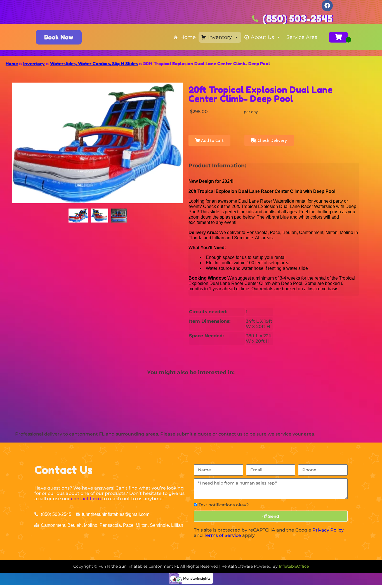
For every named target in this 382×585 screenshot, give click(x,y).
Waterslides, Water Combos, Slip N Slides (94, 63)
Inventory (220, 37)
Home (188, 37)
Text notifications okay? (224, 504)
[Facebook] (327, 5)
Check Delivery (271, 140)
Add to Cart (212, 140)
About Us (262, 37)
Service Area (302, 37)
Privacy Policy (328, 530)
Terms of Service (222, 535)
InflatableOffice (294, 566)
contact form (86, 498)
